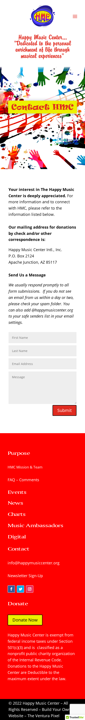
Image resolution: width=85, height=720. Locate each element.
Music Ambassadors (35, 525)
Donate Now (25, 620)
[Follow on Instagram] (29, 589)
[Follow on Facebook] (11, 589)
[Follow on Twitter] (20, 589)
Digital (17, 536)
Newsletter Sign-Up (25, 575)
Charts (17, 514)
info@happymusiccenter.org (34, 562)
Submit (64, 410)
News (15, 503)
